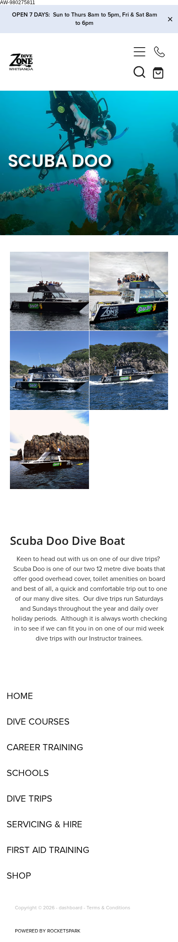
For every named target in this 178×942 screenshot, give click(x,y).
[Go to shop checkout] (159, 72)
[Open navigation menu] (139, 52)
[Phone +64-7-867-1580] (159, 52)
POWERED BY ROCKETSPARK (47, 930)
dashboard (70, 907)
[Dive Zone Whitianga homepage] (69, 61)
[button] (139, 72)
